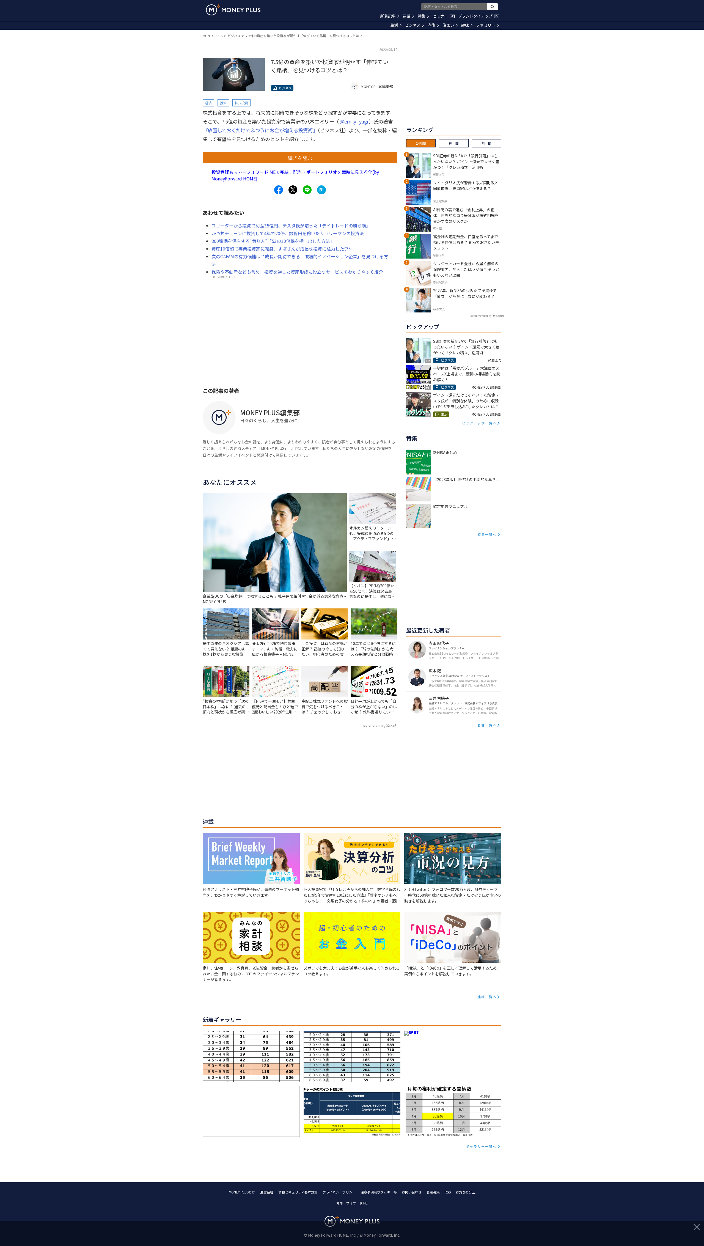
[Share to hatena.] (321, 189)
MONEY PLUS (212, 35)
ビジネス (412, 25)
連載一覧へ (487, 996)
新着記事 (388, 16)
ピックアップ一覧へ (479, 423)
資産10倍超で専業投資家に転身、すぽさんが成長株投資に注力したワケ (282, 248)
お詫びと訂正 (465, 1192)
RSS (448, 1192)
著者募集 (433, 1192)
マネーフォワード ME (352, 1203)
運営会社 (266, 1192)
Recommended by (374, 726)
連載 (407, 16)
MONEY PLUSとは (242, 1192)
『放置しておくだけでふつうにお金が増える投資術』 (260, 130)
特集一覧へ (487, 534)
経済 (208, 102)
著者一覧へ (487, 725)
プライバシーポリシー (339, 1192)
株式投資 (241, 102)
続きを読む (300, 157)
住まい (448, 25)
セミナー (443, 16)
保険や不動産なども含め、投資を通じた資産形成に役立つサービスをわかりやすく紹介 (297, 271)
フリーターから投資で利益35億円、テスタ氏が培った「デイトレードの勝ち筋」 (290, 225)
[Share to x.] (292, 189)
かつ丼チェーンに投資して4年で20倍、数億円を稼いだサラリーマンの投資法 (287, 233)
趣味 (465, 25)
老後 (431, 25)
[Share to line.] (307, 189)
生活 (394, 25)
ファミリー (485, 25)
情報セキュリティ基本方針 (298, 1192)
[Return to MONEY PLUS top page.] (233, 10)
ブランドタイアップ (478, 16)
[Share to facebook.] (278, 189)
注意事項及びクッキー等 (379, 1192)
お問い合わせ (412, 1192)
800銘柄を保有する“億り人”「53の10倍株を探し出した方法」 (272, 241)
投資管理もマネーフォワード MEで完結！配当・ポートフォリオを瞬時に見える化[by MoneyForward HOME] (295, 175)
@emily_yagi (354, 121)
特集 (421, 16)
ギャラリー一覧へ (481, 1146)
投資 (223, 102)
